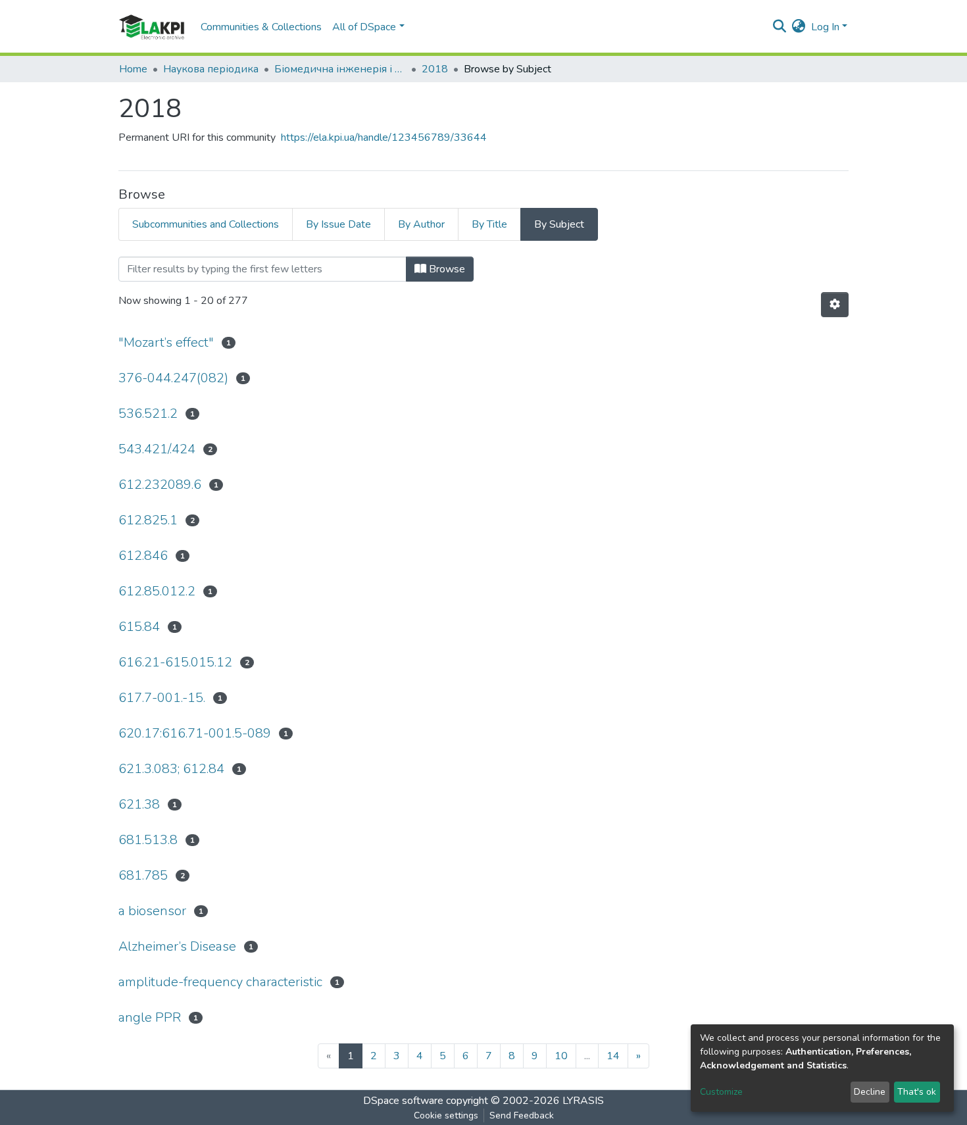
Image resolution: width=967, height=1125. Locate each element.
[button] (799, 27)
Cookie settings (446, 1115)
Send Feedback (521, 1115)
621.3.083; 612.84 (171, 769)
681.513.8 (148, 840)
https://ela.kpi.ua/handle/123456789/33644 (384, 137)
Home (133, 69)
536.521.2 (148, 413)
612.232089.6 (159, 484)
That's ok (916, 1092)
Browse (445, 269)
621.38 (139, 804)
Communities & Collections (261, 27)
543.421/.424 (156, 449)
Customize (721, 1092)
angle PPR (149, 1017)
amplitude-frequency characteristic (220, 982)
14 (613, 1056)
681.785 (143, 875)
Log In (825, 27)
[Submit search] (780, 27)
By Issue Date (338, 224)
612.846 (143, 555)
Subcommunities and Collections (205, 224)
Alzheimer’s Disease (177, 946)
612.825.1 (148, 520)
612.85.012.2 (156, 591)
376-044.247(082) (173, 378)
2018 (435, 69)
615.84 (139, 627)
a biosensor (152, 911)
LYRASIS (583, 1100)
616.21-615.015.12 (175, 662)
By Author (421, 224)
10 (561, 1056)
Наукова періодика (211, 69)
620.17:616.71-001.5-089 (194, 733)
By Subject (559, 224)
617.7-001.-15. (161, 698)
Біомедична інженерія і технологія (340, 69)
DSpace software (403, 1100)
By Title (489, 224)
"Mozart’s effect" (166, 342)
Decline (869, 1092)
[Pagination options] (835, 304)
